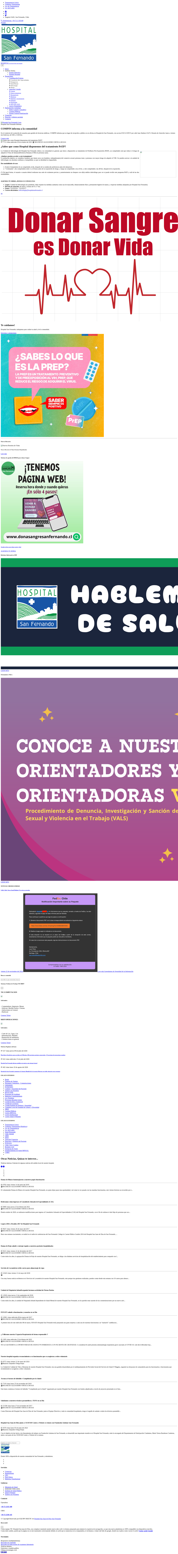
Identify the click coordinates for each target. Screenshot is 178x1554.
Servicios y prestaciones (8, 333)
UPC (6, 1475)
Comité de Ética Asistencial (14, 1102)
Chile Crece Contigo (11, 1145)
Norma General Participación (18, 113)
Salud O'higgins (10, 1493)
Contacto (8, 119)
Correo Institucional (11, 1115)
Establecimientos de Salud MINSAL (17, 1150)
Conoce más (5, 138)
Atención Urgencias (11, 1139)
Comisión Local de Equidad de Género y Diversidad (22, 1107)
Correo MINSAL (10, 1113)
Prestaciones (9, 76)
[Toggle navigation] (2, 65)
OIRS (7, 1136)
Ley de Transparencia (12, 6)
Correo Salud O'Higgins (13, 1116)
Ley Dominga (9, 1098)
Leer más (4, 454)
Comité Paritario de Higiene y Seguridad (18, 1105)
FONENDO (9, 1087)
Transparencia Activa (12, 2)
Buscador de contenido (8, 1542)
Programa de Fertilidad (12, 1094)
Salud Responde (10, 1132)
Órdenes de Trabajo (11, 1081)
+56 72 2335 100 (6, 1507)
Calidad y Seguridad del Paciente (15, 1089)
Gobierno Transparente (12, 4)
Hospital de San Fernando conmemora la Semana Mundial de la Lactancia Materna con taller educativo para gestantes (30, 1071)
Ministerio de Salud (11, 1487)
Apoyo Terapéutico (15, 106)
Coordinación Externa (16, 78)
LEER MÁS (5, 670)
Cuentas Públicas (14, 111)
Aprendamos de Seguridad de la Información (118, 971)
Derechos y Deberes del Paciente (15, 1141)
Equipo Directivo (14, 72)
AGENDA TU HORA (8, 551)
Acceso (3, 22)
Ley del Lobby (10, 8)
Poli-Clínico (9, 1477)
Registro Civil (9, 1147)
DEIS (7, 1137)
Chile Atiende (9, 1134)
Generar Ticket (6, 1015)
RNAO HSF (9, 1092)
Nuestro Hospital (14, 74)
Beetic (7, 1079)
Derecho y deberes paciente (14, 117)
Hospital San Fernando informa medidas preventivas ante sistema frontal (19, 1063)
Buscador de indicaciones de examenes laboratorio (17, 1544)
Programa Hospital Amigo (13, 1100)
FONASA (8, 1143)
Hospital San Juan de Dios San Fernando (47, 1519)
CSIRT (7, 1152)
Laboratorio (9, 1085)
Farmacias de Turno (11, 1149)
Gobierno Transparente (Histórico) (16, 1126)
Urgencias (8, 115)
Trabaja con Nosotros (12, 1090)
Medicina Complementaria (13, 1096)
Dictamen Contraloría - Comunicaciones (18, 1083)
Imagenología (9, 1473)
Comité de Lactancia (11, 1103)
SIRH (7, 1109)
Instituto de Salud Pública (13, 1491)
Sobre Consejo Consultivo (17, 110)
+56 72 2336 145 (6, 1515)
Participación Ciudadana (13, 108)
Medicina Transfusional (12, 1479)
